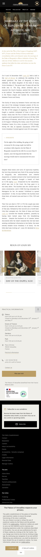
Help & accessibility (8, 446)
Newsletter (5, 441)
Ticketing (5, 497)
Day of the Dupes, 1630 (19, 281)
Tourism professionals (9, 482)
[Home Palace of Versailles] (20, 3)
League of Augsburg (20, 110)
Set (21, 552)
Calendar (32, 9)
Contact (4, 438)
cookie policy (15, 524)
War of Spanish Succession (20, 126)
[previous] (3, 269)
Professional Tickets (8, 499)
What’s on (25, 9)
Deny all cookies (28, 548)
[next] (37, 269)
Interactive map (7, 502)
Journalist (5, 487)
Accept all (12, 548)
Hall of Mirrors (10, 78)
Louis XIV (26, 75)
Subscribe (22, 424)
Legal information (8, 457)
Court (15, 182)
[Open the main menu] (3, 3)
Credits (4, 455)
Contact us (8, 367)
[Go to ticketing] (37, 3)
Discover (8, 9)
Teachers (5, 479)
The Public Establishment (10, 435)
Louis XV (5, 213)
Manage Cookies (7, 464)
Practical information (12, 352)
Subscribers (6, 473)
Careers (4, 443)
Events (4, 449)
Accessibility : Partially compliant (13, 452)
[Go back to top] (38, 310)
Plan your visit (16, 9)
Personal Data (6, 460)
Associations (6, 485)
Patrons (4, 476)
